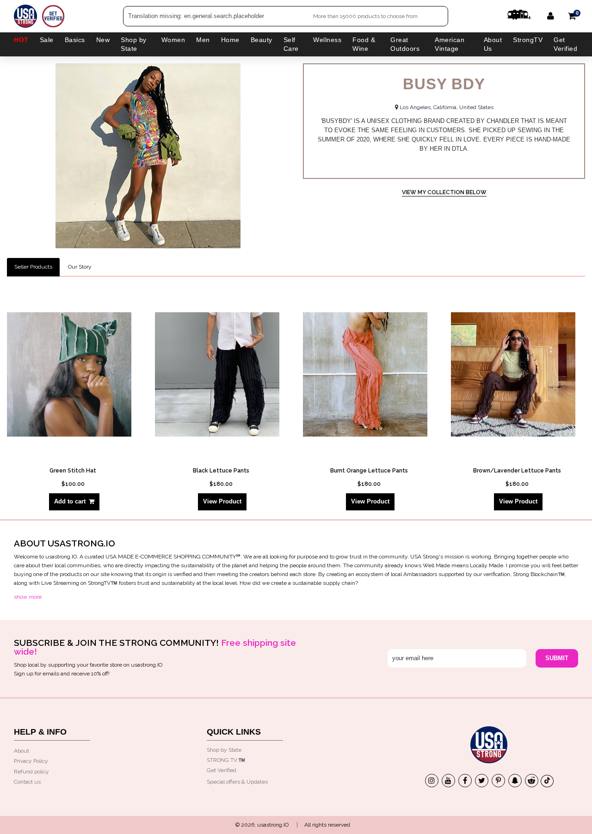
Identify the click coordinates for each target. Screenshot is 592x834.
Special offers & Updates (237, 782)
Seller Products (33, 267)
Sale (47, 39)
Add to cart (70, 501)
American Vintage (449, 44)
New (103, 39)
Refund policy (31, 771)
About (21, 751)
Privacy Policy (31, 761)
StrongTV (528, 39)
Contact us (27, 782)
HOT (21, 39)
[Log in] (550, 15)
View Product (222, 501)
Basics (75, 39)
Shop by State (224, 750)
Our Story (80, 267)
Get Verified (565, 44)
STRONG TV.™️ (226, 760)
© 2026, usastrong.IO (262, 825)
